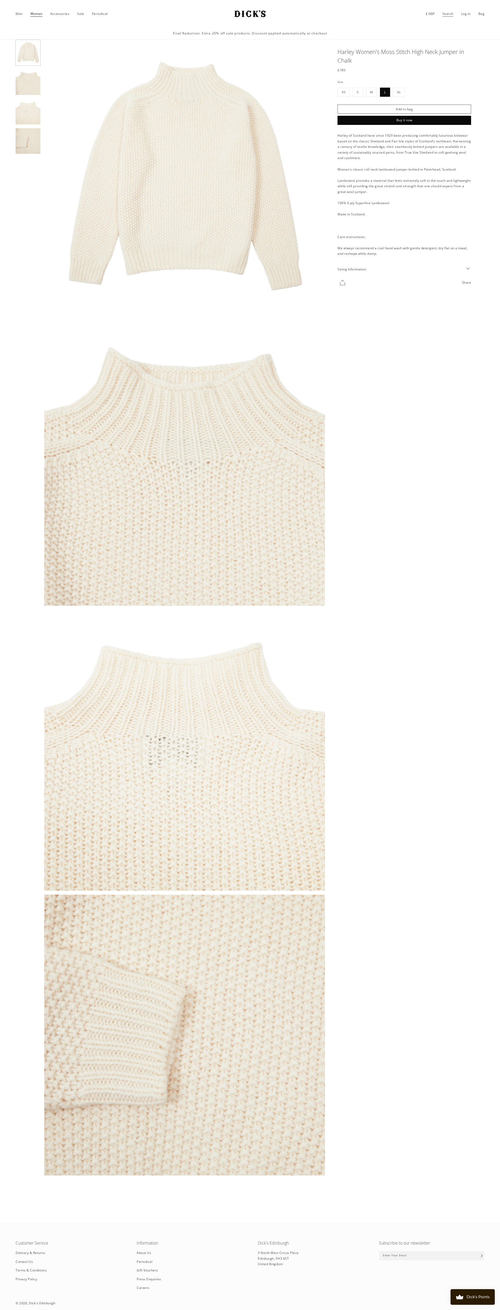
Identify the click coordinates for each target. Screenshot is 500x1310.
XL (401, 93)
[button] (19, 14)
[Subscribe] (481, 1255)
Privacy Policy (26, 1279)
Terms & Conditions (31, 1270)
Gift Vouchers (147, 1270)
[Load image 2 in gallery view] (28, 82)
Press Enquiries (149, 1279)
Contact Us (24, 1262)
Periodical (144, 1262)
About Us (144, 1253)
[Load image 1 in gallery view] (28, 52)
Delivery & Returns (30, 1253)
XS (346, 93)
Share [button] (466, 282)
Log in (466, 14)
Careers (143, 1288)
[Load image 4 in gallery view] (28, 141)
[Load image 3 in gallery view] (28, 111)
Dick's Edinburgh (42, 1303)
